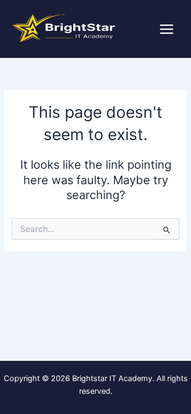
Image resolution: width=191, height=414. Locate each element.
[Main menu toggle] (166, 29)
